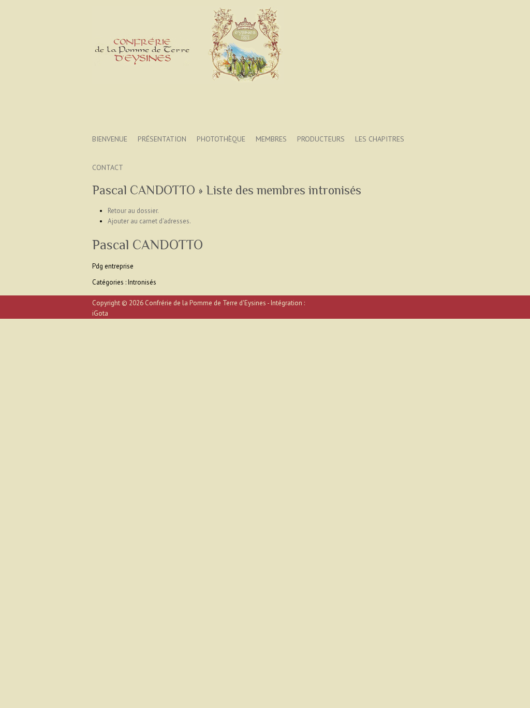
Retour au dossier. (133, 210)
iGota (100, 313)
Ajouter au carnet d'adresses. (149, 221)
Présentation (162, 139)
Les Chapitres (379, 139)
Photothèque (221, 139)
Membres (271, 139)
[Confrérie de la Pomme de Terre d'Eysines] (188, 47)
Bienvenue (109, 139)
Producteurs (321, 139)
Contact (107, 167)
